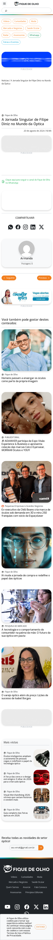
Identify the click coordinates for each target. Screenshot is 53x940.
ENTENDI (40, 927)
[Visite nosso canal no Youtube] (7, 907)
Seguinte (9, 278)
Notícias (5, 80)
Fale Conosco (40, 887)
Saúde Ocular (33, 28)
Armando (26, 258)
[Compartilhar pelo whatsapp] (10, 227)
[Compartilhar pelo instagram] (25, 227)
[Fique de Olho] (26, 4)
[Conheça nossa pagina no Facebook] (26, 906)
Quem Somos (12, 887)
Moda (33, 21)
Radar (6, 35)
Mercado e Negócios (12, 28)
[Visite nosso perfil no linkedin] (45, 906)
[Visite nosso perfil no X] (36, 906)
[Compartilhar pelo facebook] (18, 227)
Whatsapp (34, 35)
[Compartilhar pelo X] (41, 227)
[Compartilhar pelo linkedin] (32, 227)
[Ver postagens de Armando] (27, 249)
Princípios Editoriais (34, 892)
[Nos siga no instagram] (17, 906)
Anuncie (26, 887)
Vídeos (6, 21)
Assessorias (19, 35)
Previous (44, 278)
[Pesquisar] (6, 10)
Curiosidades (20, 21)
